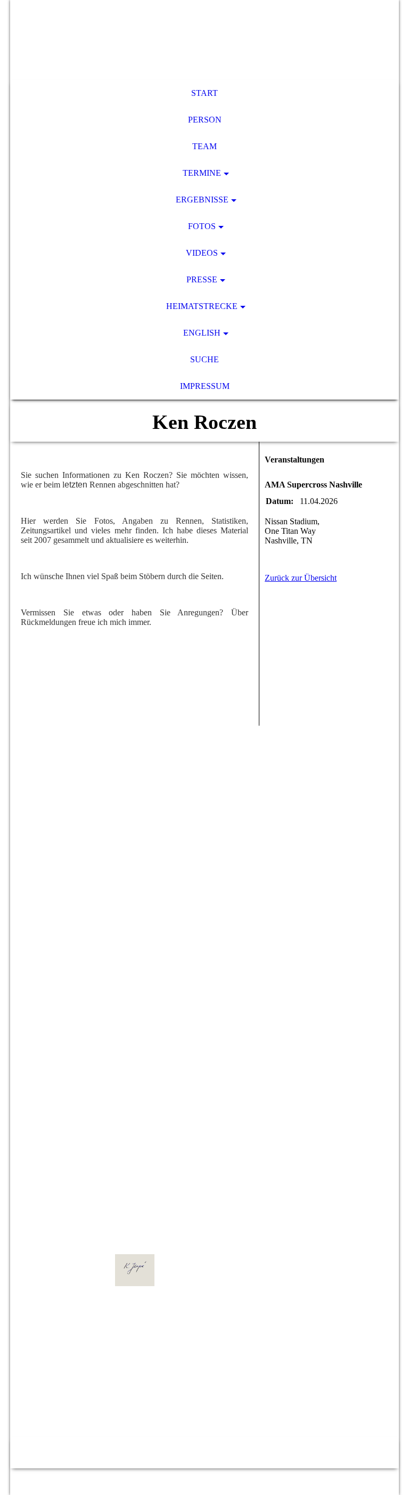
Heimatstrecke (202, 306)
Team (204, 146)
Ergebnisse (202, 199)
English (201, 332)
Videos (202, 252)
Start (204, 93)
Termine (202, 172)
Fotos (202, 226)
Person (205, 119)
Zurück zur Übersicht (301, 577)
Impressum (205, 386)
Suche (204, 359)
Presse (201, 279)
